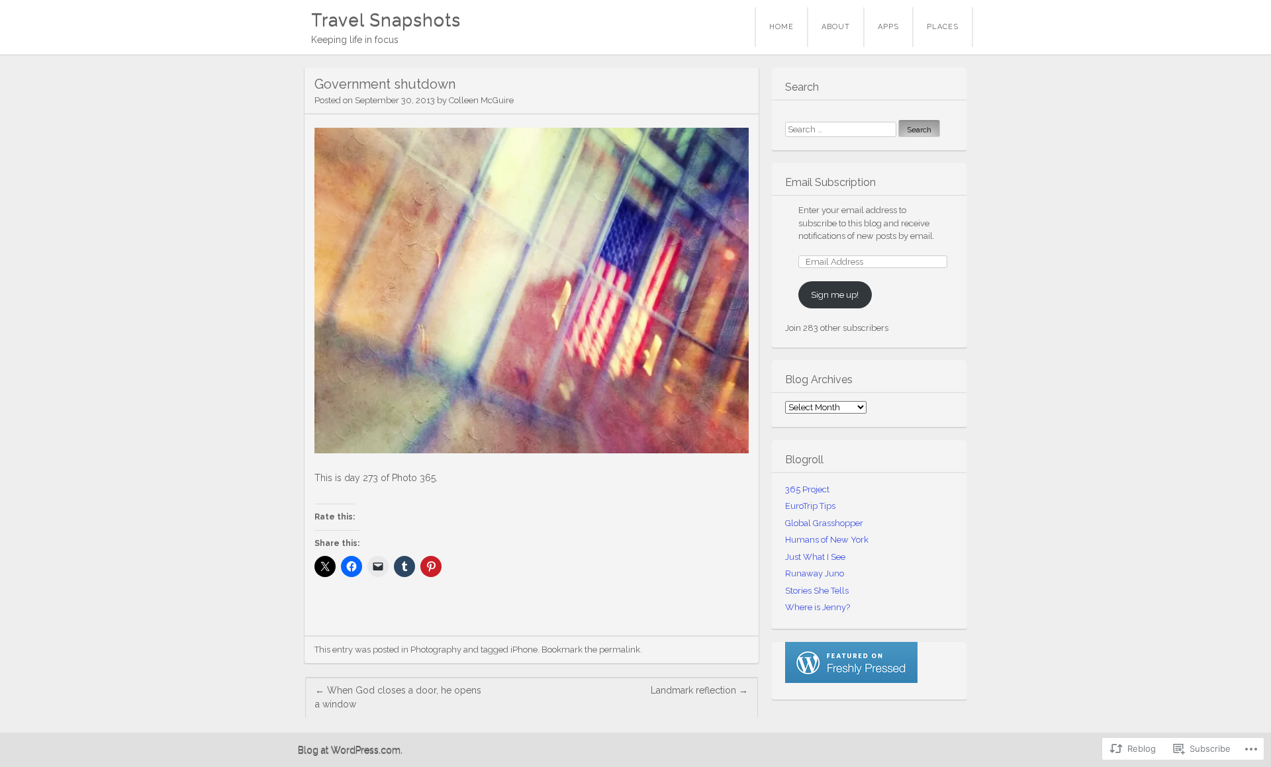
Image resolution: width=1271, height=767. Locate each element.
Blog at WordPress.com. (350, 749)
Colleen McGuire (481, 100)
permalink (619, 649)
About (836, 27)
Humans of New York (827, 540)
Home (781, 27)
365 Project (807, 489)
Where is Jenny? (817, 607)
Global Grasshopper (824, 523)
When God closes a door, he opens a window (398, 697)
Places (943, 27)
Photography (435, 649)
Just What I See (815, 557)
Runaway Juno (814, 573)
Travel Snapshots (386, 20)
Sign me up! (835, 295)
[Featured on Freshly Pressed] (851, 680)
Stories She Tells (817, 591)
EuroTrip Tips (810, 506)
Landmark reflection (699, 690)
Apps (888, 27)
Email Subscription (830, 182)
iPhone (524, 649)
